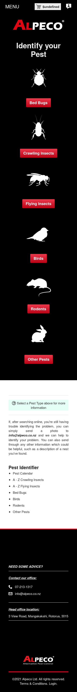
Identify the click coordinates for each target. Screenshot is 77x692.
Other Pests (38, 359)
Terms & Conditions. (34, 683)
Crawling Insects (38, 153)
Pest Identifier (24, 467)
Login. (53, 683)
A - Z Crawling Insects (28, 479)
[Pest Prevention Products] (38, 347)
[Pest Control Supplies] (38, 192)
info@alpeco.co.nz (28, 593)
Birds (38, 258)
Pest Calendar (23, 473)
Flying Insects (38, 203)
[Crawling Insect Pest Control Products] (38, 141)
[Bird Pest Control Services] (38, 246)
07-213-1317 (24, 586)
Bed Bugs (38, 102)
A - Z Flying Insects (26, 486)
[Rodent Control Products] (38, 297)
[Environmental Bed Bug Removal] (38, 91)
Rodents (38, 309)
